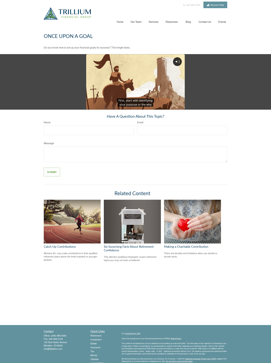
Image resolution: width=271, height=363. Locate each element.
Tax (92, 351)
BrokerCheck (176, 338)
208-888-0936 (193, 4)
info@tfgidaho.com (53, 348)
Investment (95, 339)
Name (47, 122)
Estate (93, 343)
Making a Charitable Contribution (186, 246)
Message (49, 143)
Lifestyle (94, 359)
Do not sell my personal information (179, 361)
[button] (120, 21)
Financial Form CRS (132, 333)
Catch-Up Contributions (60, 246)
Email (140, 122)
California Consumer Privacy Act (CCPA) (200, 358)
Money (93, 355)
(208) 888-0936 (58, 335)
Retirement (95, 335)
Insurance (95, 347)
